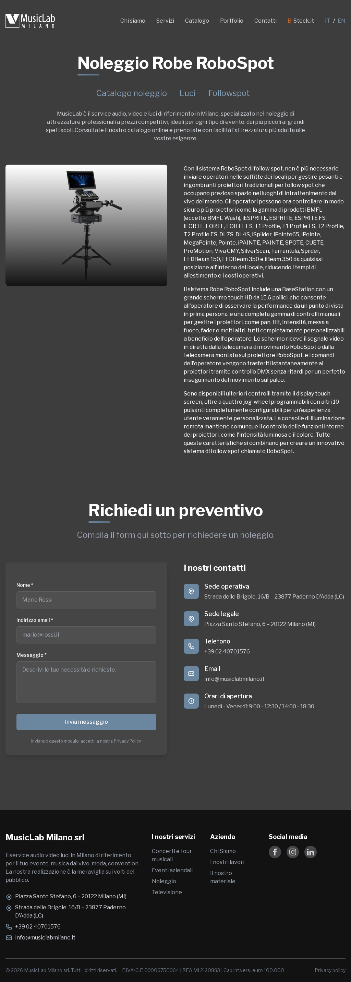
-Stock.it (301, 20)
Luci (188, 93)
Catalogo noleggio (131, 93)
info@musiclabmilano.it (234, 679)
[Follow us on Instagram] (293, 852)
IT (327, 20)
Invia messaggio (86, 722)
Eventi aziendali (172, 870)
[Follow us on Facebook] (275, 852)
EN (342, 20)
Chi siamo (132, 20)
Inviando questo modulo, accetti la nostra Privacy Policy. (86, 741)
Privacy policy (330, 970)
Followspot (229, 93)
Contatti (265, 20)
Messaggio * (31, 655)
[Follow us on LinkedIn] (310, 852)
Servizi (165, 20)
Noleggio (164, 881)
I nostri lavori (227, 862)
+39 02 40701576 (227, 651)
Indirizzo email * (34, 620)
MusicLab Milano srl (44, 837)
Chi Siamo (223, 851)
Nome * (24, 585)
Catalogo (197, 20)
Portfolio (231, 20)
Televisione (167, 892)
